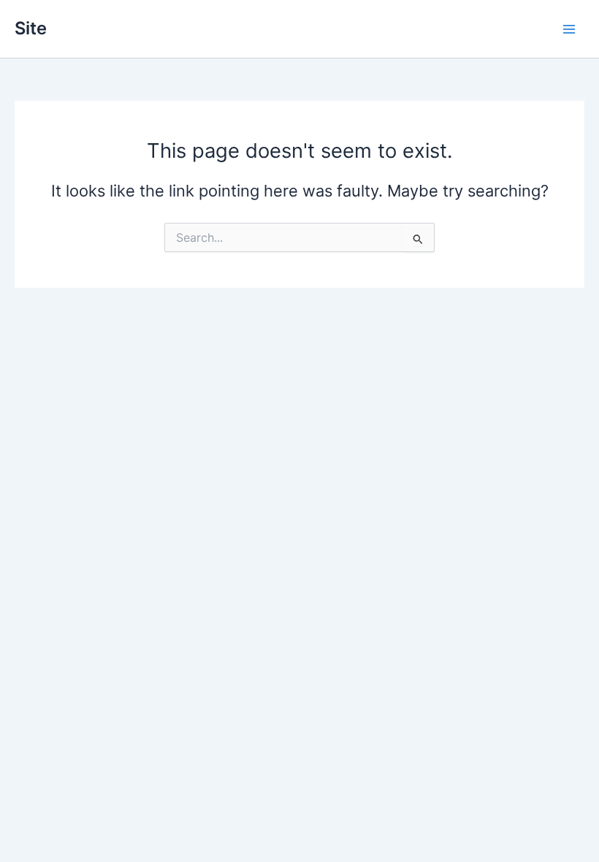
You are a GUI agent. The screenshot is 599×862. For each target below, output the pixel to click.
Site (31, 28)
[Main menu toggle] (569, 29)
